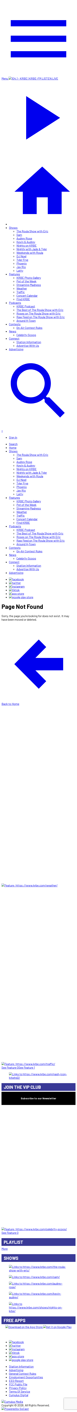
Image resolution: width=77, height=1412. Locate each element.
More (4, 1248)
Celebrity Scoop (26, 335)
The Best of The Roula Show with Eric (39, 310)
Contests (15, 324)
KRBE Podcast (25, 306)
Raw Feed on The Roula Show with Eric (40, 317)
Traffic (20, 292)
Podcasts (15, 302)
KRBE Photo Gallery (28, 277)
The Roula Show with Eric (32, 231)
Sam (19, 234)
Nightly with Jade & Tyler (31, 249)
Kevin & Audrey (25, 242)
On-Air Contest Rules (29, 327)
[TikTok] (14, 590)
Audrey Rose (24, 238)
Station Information (28, 342)
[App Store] (16, 593)
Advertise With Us (27, 345)
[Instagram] (17, 586)
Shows (13, 227)
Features (14, 274)
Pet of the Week (26, 281)
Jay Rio (21, 267)
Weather (21, 288)
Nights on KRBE (26, 245)
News (12, 331)
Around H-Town (26, 320)
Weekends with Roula (29, 252)
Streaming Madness (28, 285)
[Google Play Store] (21, 597)
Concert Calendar (27, 295)
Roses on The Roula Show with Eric (38, 313)
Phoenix (21, 263)
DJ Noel (21, 256)
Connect (14, 338)
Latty (19, 270)
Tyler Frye (22, 260)
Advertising (16, 349)
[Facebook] (16, 579)
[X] (15, 583)
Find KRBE (23, 299)
